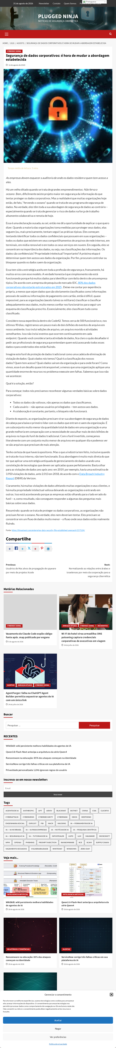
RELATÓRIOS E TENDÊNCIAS (18, 949)
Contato (56, 3)
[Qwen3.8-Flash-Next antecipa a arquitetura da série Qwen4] (86, 880)
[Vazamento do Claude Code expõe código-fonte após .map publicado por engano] (30, 612)
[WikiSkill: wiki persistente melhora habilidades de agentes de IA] (30, 880)
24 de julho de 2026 (71, 645)
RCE (80, 842)
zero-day (85, 849)
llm (79, 836)
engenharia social (15, 823)
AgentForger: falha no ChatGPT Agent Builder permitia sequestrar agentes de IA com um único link (30, 696)
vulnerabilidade (39, 849)
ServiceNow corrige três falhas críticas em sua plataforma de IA (38, 764)
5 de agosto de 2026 (15, 641)
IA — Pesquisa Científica (85, 830)
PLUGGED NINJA (58, 16)
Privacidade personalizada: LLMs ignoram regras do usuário (36, 770)
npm (8, 842)
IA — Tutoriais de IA (38, 836)
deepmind (86, 817)
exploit (32, 823)
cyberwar (62, 817)
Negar (58, 1028)
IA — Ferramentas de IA (81, 823)
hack (50, 823)
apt (40, 810)
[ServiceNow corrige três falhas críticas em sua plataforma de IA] (86, 935)
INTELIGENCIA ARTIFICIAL (17, 894)
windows (71, 849)
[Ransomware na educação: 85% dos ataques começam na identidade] (30, 935)
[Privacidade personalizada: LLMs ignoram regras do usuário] (30, 990)
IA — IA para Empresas (36, 830)
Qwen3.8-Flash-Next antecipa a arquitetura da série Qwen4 (36, 751)
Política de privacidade (58, 1044)
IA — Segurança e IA (15, 836)
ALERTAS (10, 685)
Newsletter (44, 3)
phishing (30, 842)
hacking (62, 823)
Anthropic (28, 810)
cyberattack (12, 817)
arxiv (49, 810)
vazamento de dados (16, 849)
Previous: (31, 568)
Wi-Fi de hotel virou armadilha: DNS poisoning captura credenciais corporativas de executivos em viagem (83, 637)
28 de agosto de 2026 (16, 909)
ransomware (67, 842)
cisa (94, 810)
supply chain (102, 842)
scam (89, 842)
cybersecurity (45, 817)
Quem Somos (70, 3)
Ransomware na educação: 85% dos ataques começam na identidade (41, 758)
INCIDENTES (103, 626)
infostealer (58, 836)
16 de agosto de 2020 (16, 65)
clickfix (105, 810)
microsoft (104, 836)
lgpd (70, 836)
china (85, 810)
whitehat (57, 849)
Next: (88, 570)
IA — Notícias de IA (60, 830)
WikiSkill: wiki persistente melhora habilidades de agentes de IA (38, 745)
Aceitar (58, 1020)
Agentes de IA (12, 810)
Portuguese (90, 2)
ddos (74, 817)
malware (90, 836)
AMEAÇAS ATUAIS (70, 626)
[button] (111, 994)
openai (17, 842)
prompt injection (47, 842)
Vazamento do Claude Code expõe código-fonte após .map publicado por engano (29, 635)
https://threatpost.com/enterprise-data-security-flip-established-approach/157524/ (48, 530)
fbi (42, 823)
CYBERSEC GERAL (14, 51)
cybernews (28, 817)
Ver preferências (58, 1037)
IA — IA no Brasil (13, 830)
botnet (74, 810)
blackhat (61, 810)
